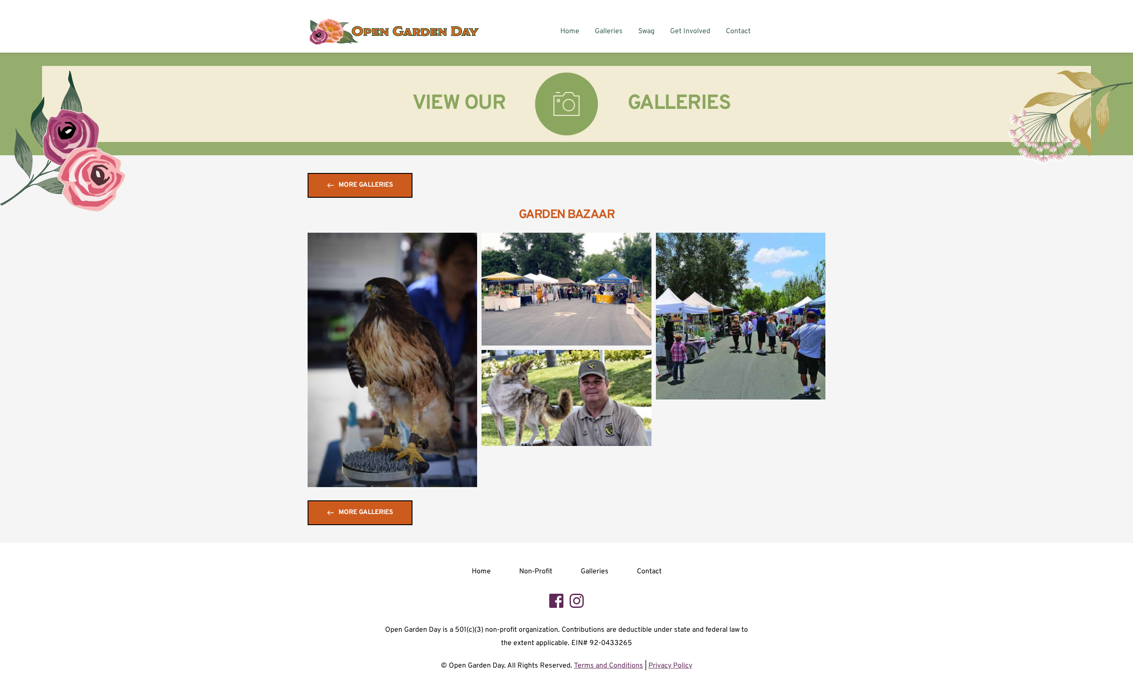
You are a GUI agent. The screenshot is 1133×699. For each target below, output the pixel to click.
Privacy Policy (670, 665)
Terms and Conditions (608, 665)
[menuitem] (570, 31)
